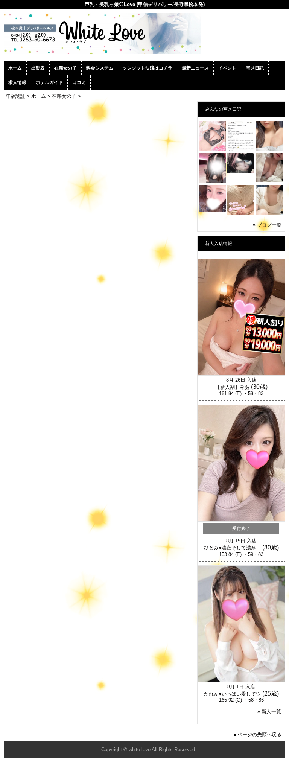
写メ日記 (255, 68)
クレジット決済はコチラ (147, 68)
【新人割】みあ (232, 387)
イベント (227, 68)
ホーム (15, 68)
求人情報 (17, 82)
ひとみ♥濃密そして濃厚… (232, 548)
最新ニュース (195, 68)
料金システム (99, 68)
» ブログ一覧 (267, 225)
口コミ (79, 82)
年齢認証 (15, 96)
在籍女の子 (65, 68)
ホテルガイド (49, 82)
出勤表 (38, 68)
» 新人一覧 (269, 711)
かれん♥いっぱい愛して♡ (232, 694)
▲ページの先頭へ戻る (257, 734)
